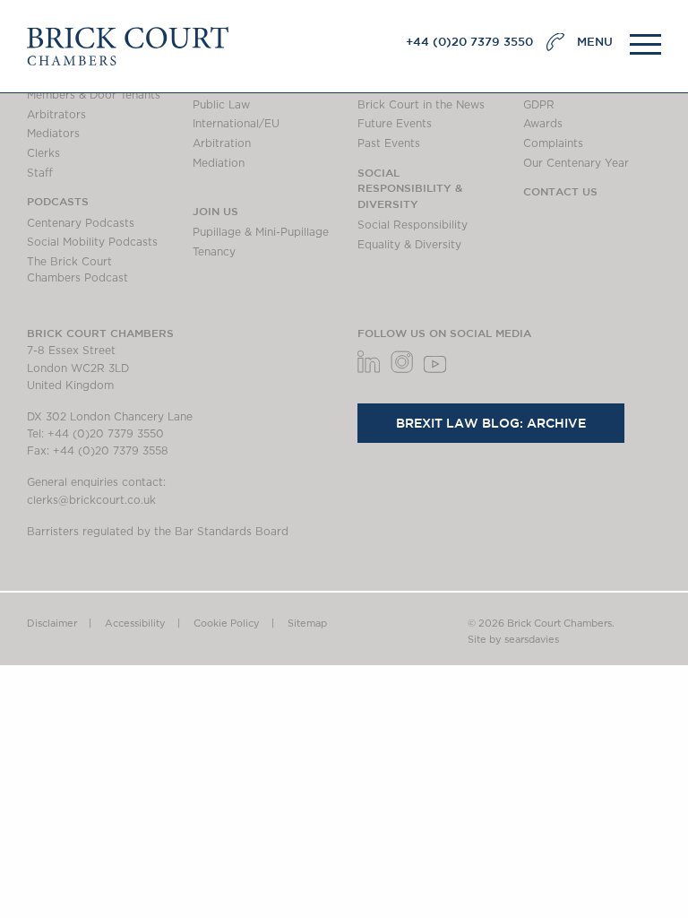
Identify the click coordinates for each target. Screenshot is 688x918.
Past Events (388, 143)
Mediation (219, 163)
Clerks (43, 153)
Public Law (221, 105)
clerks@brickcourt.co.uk (91, 500)
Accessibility (135, 623)
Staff (40, 173)
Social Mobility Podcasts (92, 242)
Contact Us (560, 191)
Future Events (394, 123)
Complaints (553, 143)
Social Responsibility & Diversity (409, 188)
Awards (543, 123)
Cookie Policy (227, 623)
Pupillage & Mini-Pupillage (261, 232)
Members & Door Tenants (93, 95)
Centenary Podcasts (80, 223)
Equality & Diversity (409, 244)
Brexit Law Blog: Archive (491, 423)
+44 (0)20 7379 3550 (469, 41)
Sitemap (307, 623)
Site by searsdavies (513, 640)
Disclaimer (52, 623)
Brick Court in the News (421, 105)
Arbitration (222, 143)
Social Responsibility (412, 225)
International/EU (236, 123)
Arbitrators (56, 114)
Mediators (53, 133)
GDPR (539, 105)
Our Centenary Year (576, 163)
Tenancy (214, 252)
